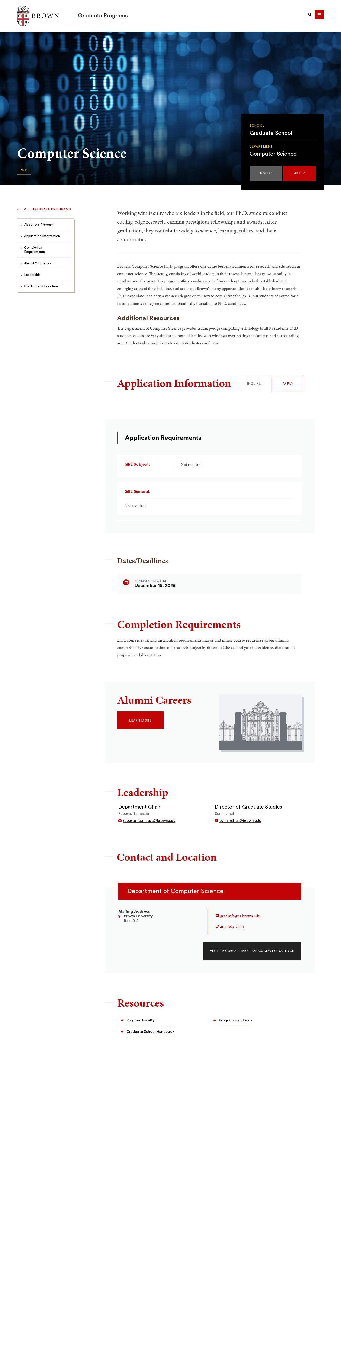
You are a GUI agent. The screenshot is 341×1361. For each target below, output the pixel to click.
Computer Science (273, 154)
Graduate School (271, 133)
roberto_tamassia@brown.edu (149, 820)
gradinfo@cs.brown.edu (240, 916)
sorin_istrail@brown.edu (240, 820)
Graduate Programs (103, 16)
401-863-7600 (232, 927)
